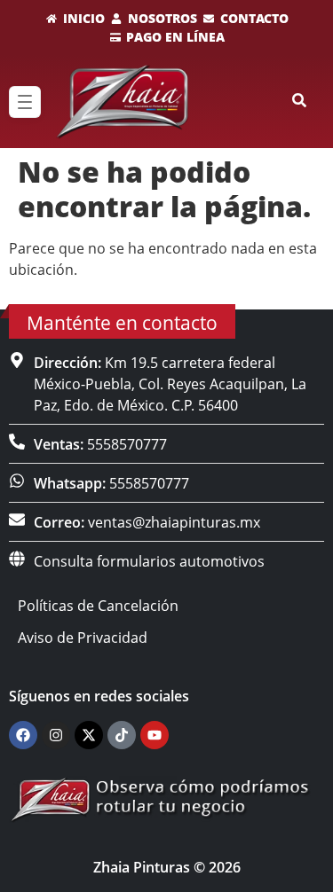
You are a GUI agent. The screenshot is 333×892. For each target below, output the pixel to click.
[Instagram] (56, 735)
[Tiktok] (121, 735)
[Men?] (25, 102)
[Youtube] (154, 735)
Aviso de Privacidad (82, 637)
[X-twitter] (89, 735)
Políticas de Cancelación (98, 605)
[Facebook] (23, 735)
